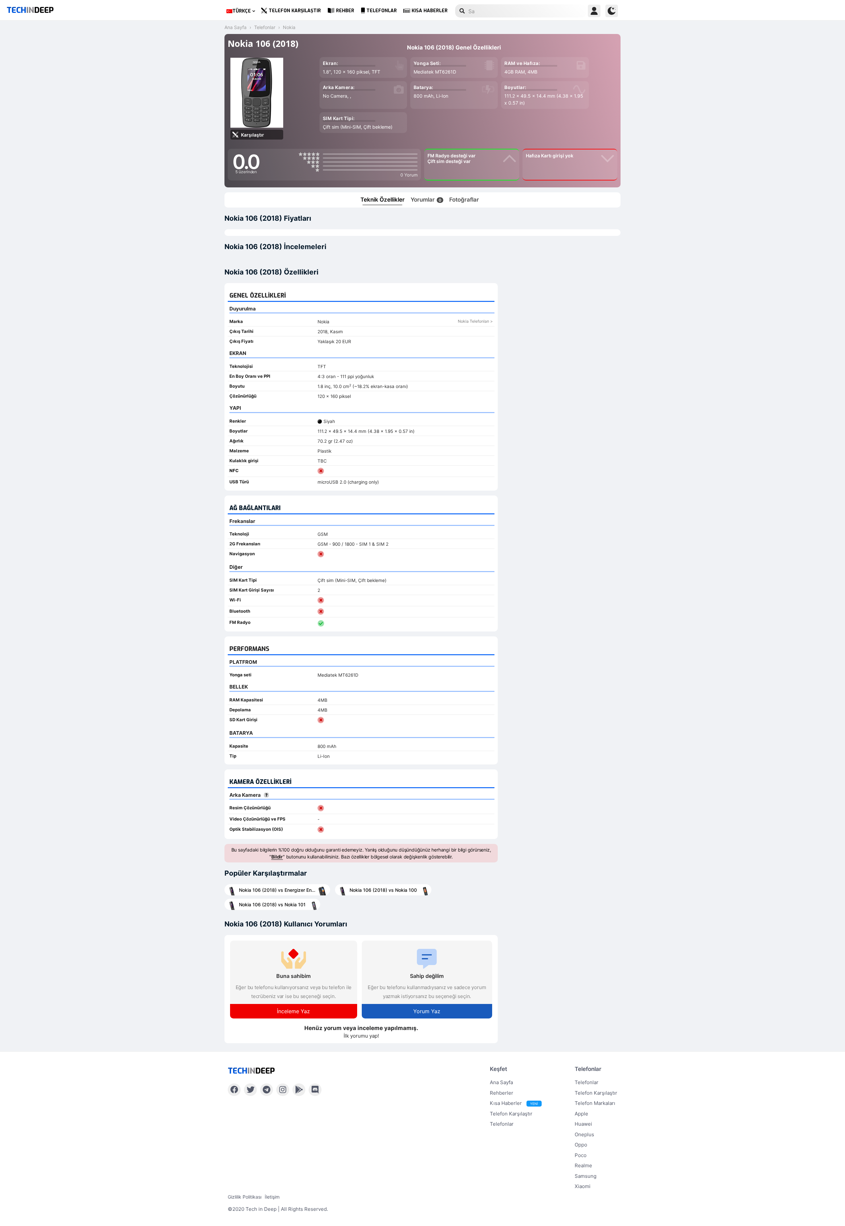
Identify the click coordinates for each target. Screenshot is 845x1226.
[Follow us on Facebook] (234, 1089)
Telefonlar (381, 11)
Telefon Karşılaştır (295, 11)
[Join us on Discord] (315, 1089)
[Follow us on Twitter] (250, 1089)
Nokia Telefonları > (475, 321)
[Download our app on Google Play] (298, 1089)
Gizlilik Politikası (244, 1197)
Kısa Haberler (430, 11)
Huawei (583, 1124)
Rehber (345, 11)
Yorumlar (426, 199)
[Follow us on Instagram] (282, 1089)
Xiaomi (583, 1186)
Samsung (585, 1176)
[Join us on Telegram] (266, 1089)
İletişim (272, 1197)
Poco (581, 1155)
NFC (234, 470)
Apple (581, 1114)
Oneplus (584, 1134)
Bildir (277, 856)
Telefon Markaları (595, 1103)
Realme (583, 1165)
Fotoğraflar (464, 199)
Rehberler (501, 1093)
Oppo (581, 1145)
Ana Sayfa (501, 1082)
